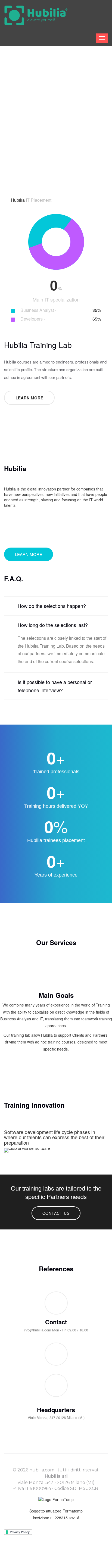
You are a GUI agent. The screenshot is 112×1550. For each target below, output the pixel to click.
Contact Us (56, 1213)
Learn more (29, 398)
